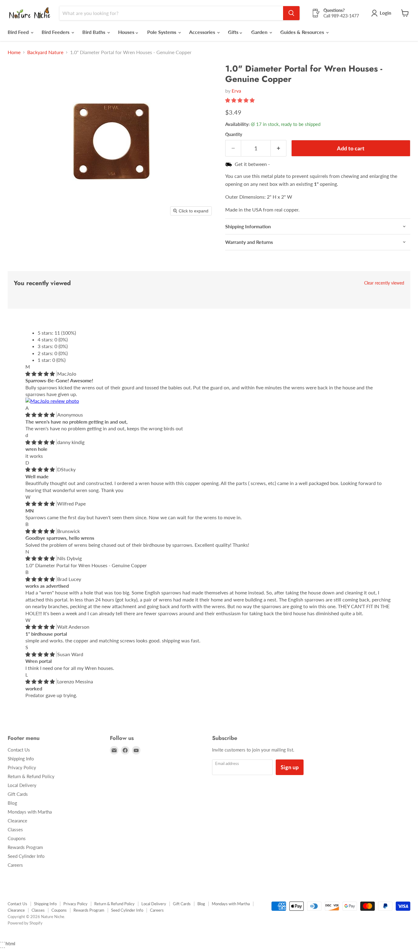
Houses (127, 32)
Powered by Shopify (25, 923)
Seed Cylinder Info (26, 856)
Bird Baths (94, 32)
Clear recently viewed (384, 283)
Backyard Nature (45, 52)
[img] (40, 374)
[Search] (291, 13)
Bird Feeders (56, 32)
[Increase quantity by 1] (278, 148)
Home (14, 52)
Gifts (234, 32)
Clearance (17, 820)
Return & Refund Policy (31, 776)
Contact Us (19, 749)
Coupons (17, 838)
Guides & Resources (302, 32)
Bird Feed (19, 32)
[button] (240, 100)
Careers (15, 865)
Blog (12, 803)
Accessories (202, 32)
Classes (15, 829)
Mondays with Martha (30, 811)
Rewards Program (25, 847)
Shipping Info (21, 758)
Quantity (233, 134)
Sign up (290, 767)
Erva (236, 91)
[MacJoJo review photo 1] (52, 401)
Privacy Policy (22, 767)
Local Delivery (22, 785)
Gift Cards (18, 794)
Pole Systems (162, 32)
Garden (260, 32)
